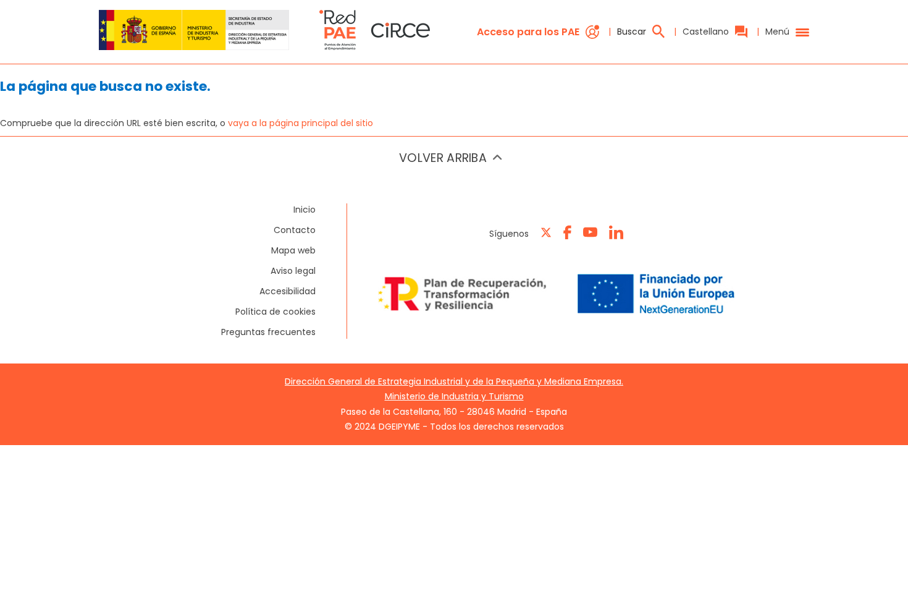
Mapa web (293, 250)
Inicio (304, 209)
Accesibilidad (287, 291)
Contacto (295, 230)
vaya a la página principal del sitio (300, 123)
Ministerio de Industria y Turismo (454, 396)
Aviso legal (293, 271)
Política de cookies (275, 311)
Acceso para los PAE (528, 32)
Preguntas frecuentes (268, 332)
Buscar (631, 31)
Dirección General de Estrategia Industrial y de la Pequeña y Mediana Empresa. (454, 381)
